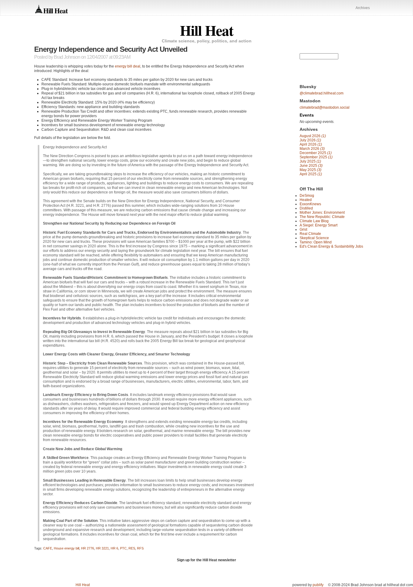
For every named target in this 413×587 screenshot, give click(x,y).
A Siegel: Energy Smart (318, 225)
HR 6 (114, 548)
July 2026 (310, 140)
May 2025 (310, 170)
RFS (140, 548)
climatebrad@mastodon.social (325, 107)
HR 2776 (87, 548)
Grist (303, 229)
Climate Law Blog (314, 221)
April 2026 (311, 144)
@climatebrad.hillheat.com (321, 93)
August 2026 (313, 136)
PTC (123, 548)
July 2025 (310, 161)
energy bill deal (127, 66)
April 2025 (311, 174)
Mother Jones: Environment (322, 212)
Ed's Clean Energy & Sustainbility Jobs (331, 246)
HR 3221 (102, 548)
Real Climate (310, 234)
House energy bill (66, 548)
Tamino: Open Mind (316, 242)
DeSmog (307, 195)
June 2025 (311, 165)
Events (307, 115)
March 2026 (312, 149)
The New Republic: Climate (322, 217)
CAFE (47, 548)
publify (318, 585)
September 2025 (316, 157)
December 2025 (316, 153)
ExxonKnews (310, 204)
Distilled (306, 208)
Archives (363, 8)
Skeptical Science (314, 238)
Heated (306, 200)
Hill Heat (55, 10)
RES (131, 548)
